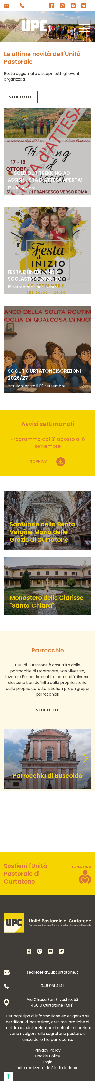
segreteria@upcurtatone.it (52, 972)
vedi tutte (20, 97)
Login (47, 1062)
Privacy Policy (47, 1050)
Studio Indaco (64, 1068)
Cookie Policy (47, 1056)
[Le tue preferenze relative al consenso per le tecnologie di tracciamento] (8, 1076)
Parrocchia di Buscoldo (47, 776)
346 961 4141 (52, 986)
